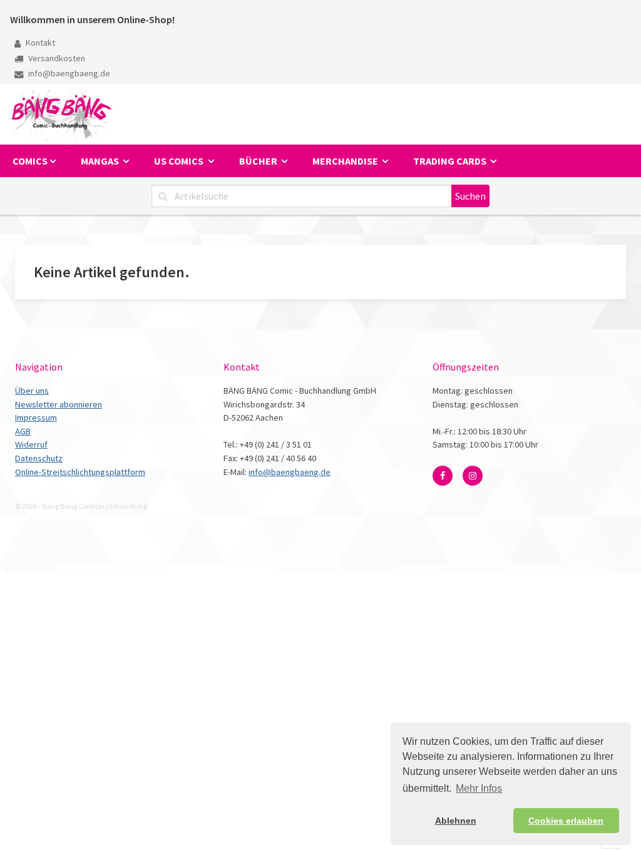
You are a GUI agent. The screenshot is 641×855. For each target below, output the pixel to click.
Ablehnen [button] (455, 821)
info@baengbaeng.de (68, 73)
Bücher (259, 161)
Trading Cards (450, 161)
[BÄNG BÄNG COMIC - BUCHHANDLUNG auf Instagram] (473, 476)
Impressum (36, 417)
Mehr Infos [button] (479, 788)
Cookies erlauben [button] (565, 821)
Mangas (101, 161)
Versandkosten (55, 58)
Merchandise (346, 161)
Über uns (32, 390)
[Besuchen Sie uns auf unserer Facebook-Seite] (443, 476)
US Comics (179, 161)
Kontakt (39, 42)
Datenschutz (39, 458)
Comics (30, 161)
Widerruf (31, 444)
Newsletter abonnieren (58, 404)
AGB (23, 431)
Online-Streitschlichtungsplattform (80, 472)
